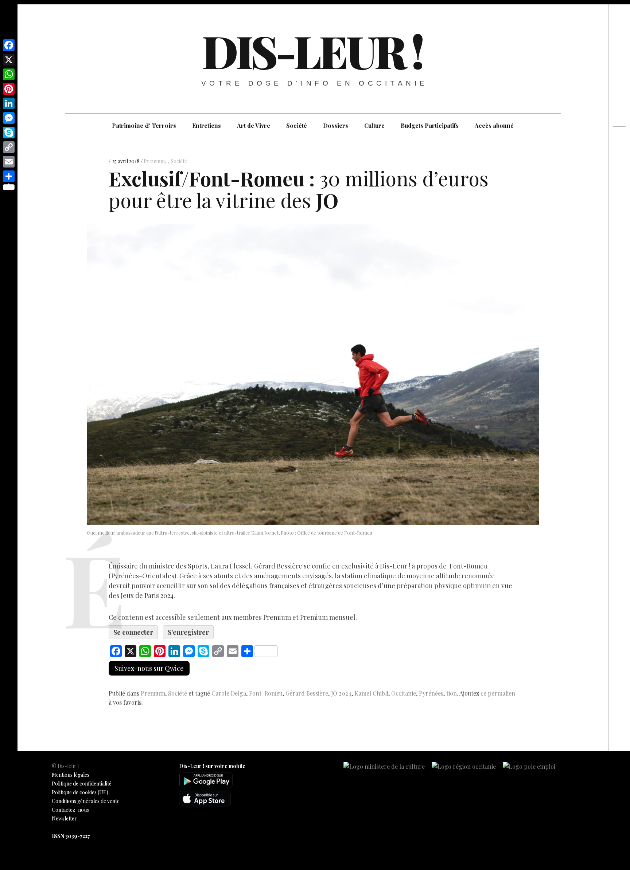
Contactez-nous (70, 809)
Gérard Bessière (306, 693)
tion (451, 693)
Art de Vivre (253, 125)
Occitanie (403, 693)
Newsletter (64, 818)
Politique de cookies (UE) (80, 792)
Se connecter (133, 632)
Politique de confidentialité (82, 783)
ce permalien (498, 693)
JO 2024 (341, 693)
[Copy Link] (8, 147)
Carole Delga (228, 693)
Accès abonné (494, 125)
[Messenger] (8, 118)
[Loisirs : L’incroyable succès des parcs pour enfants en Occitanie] (619, 155)
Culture (374, 125)
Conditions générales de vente (86, 801)
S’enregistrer (188, 632)
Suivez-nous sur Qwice (149, 668)
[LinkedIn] (8, 103)
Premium (154, 161)
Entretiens (206, 125)
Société (296, 125)
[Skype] (8, 132)
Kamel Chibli (371, 693)
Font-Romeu (266, 693)
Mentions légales (70, 774)
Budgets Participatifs (430, 125)
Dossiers (335, 125)
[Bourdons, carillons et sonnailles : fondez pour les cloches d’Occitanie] (619, 168)
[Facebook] (8, 45)
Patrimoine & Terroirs (144, 125)
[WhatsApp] (8, 74)
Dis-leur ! (312, 50)
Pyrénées (431, 693)
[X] (8, 59)
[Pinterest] (8, 89)
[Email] (8, 161)
